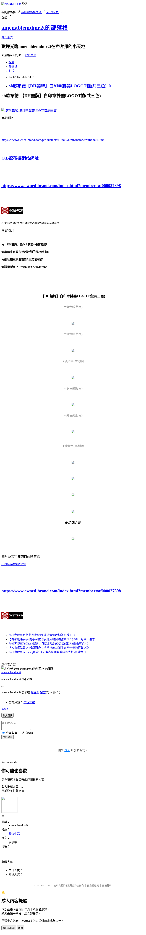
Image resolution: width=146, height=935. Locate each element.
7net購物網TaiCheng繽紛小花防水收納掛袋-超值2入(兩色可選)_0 (48, 643)
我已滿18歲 (9, 928)
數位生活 (30, 55)
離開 (20, 928)
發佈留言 (7, 737)
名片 (11, 70)
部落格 (13, 66)
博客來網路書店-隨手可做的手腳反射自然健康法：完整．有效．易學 (52, 639)
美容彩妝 (29, 702)
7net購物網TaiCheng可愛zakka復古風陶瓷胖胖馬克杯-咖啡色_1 (47, 652)
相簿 (11, 62)
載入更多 (7, 715)
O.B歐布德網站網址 (20, 158)
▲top (4, 708)
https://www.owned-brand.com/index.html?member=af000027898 (61, 185)
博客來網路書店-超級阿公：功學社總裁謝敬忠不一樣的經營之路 (49, 647)
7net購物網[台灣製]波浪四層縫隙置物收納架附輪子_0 (42, 634)
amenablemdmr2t (11, 672)
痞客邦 (35, 692)
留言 (43, 692)
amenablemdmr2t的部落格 (34, 27)
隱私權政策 (93, 885)
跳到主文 (7, 37)
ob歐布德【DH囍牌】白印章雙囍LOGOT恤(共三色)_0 (60, 86)
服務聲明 (106, 885)
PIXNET (46, 885)
